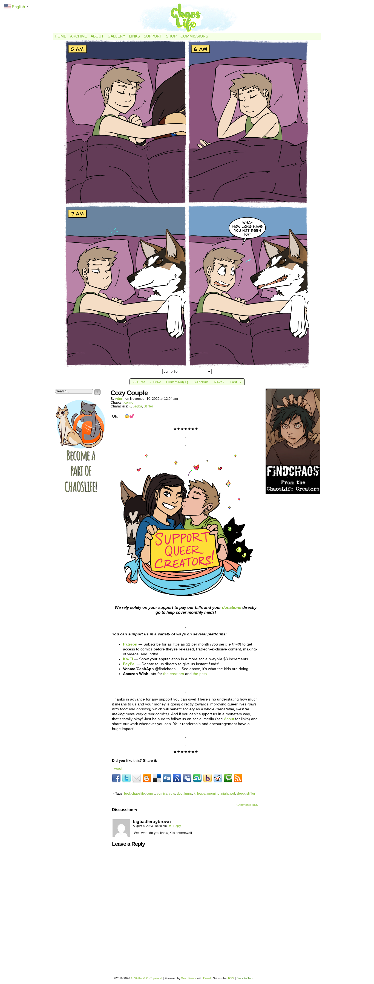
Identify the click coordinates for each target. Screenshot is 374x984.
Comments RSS (247, 804)
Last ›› (235, 382)
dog (180, 793)
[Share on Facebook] (116, 778)
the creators (173, 674)
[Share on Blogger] (146, 778)
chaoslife (138, 793)
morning (213, 793)
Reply (177, 825)
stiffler (250, 793)
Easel (207, 978)
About (97, 36)
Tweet (117, 768)
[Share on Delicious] (157, 778)
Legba (137, 406)
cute (172, 793)
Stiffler (148, 406)
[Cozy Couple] (187, 366)
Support (153, 36)
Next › (219, 382)
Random (201, 382)
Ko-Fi (128, 659)
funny (188, 793)
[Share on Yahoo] (207, 778)
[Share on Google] (177, 778)
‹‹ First (139, 382)
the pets (200, 674)
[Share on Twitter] (126, 778)
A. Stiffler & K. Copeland (146, 978)
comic (128, 402)
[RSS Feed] (238, 778)
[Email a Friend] (136, 778)
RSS (231, 978)
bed (127, 793)
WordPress (188, 978)
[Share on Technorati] (227, 778)
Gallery (116, 36)
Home (60, 36)
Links (134, 36)
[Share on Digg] (167, 778)
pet (232, 793)
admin (120, 399)
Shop (171, 36)
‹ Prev (155, 382)
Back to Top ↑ (246, 978)
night (225, 793)
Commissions (194, 36)
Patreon (130, 644)
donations (231, 607)
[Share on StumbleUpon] (197, 778)
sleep (241, 793)
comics (162, 793)
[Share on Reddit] (217, 778)
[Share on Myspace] (187, 778)
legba (201, 793)
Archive (78, 36)
